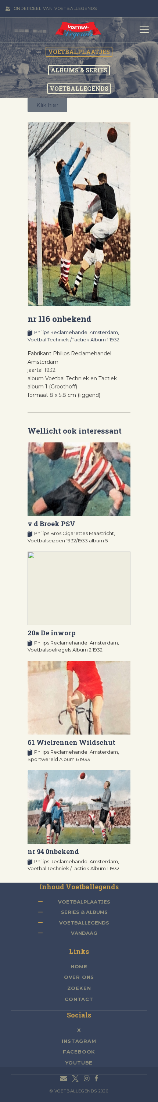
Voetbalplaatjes (84, 902)
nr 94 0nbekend (53, 851)
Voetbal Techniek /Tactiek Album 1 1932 (73, 339)
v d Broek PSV (51, 524)
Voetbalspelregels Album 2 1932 (65, 650)
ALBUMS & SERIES (79, 70)
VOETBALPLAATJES (79, 52)
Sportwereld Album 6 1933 (59, 759)
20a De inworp (52, 633)
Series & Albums (84, 912)
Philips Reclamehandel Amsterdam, (76, 332)
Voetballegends (84, 923)
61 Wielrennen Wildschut (71, 742)
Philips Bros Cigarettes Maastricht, (74, 533)
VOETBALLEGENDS (79, 88)
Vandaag (84, 933)
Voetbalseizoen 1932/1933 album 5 (68, 540)
